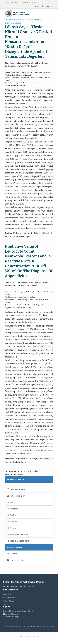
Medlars (13, 521)
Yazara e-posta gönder (20, 540)
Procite (12, 528)
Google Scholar (16, 560)
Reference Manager (18, 534)
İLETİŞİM (45, 6)
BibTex (12, 515)
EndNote (13, 508)
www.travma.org (11, 617)
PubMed (13, 553)
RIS (11, 502)
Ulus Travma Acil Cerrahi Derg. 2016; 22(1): (19, 19)
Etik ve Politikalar (9, 597)
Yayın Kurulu (7, 594)
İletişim (5, 604)
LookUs (22, 637)
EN (52, 6)
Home (37, 6)
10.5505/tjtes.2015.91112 (13, 23)
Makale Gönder (9, 601)
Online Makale (33, 637)
